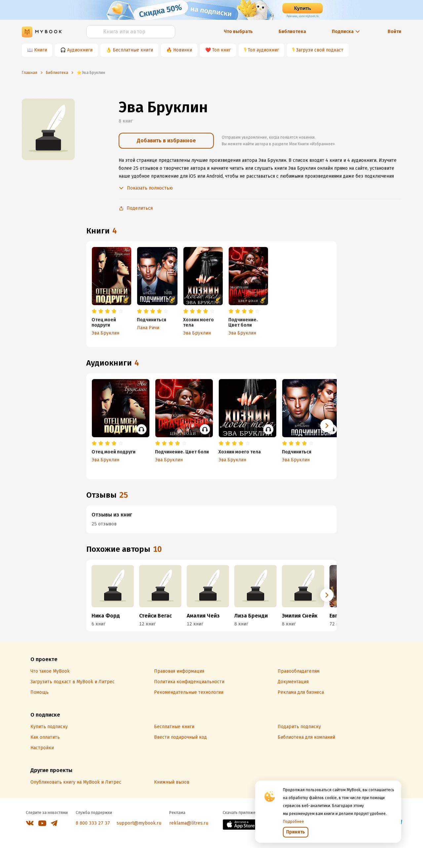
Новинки (182, 50)
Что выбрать (238, 31)
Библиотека (292, 31)
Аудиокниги (80, 50)
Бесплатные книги (133, 50)
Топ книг (221, 50)
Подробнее (293, 821)
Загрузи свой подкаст (319, 50)
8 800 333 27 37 (93, 823)
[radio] (94, 311)
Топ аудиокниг (263, 50)
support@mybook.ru (139, 823)
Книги (40, 50)
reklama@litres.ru (188, 823)
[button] (326, 425)
